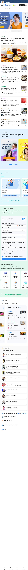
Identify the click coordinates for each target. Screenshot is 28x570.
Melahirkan (3, 65)
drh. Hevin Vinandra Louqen (11, 395)
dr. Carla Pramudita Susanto (13, 71)
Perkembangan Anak (5, 109)
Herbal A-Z (8, 313)
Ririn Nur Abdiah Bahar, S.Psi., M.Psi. (13, 378)
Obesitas (3, 36)
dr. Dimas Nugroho (10, 383)
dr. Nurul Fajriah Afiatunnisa (11, 407)
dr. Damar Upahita (11, 125)
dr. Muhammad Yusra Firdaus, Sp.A (13, 372)
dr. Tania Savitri (16, 330)
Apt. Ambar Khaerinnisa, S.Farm (12, 389)
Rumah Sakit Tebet (10, 373)
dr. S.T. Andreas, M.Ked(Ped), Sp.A (14, 114)
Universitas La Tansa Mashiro (12, 408)
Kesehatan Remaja (5, 119)
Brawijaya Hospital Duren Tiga (12, 367)
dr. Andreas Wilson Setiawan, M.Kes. (15, 42)
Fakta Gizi (3, 76)
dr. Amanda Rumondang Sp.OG (12, 366)
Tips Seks (3, 98)
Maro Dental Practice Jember (12, 402)
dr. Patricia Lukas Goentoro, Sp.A (12, 360)
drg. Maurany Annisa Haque (12, 401)
